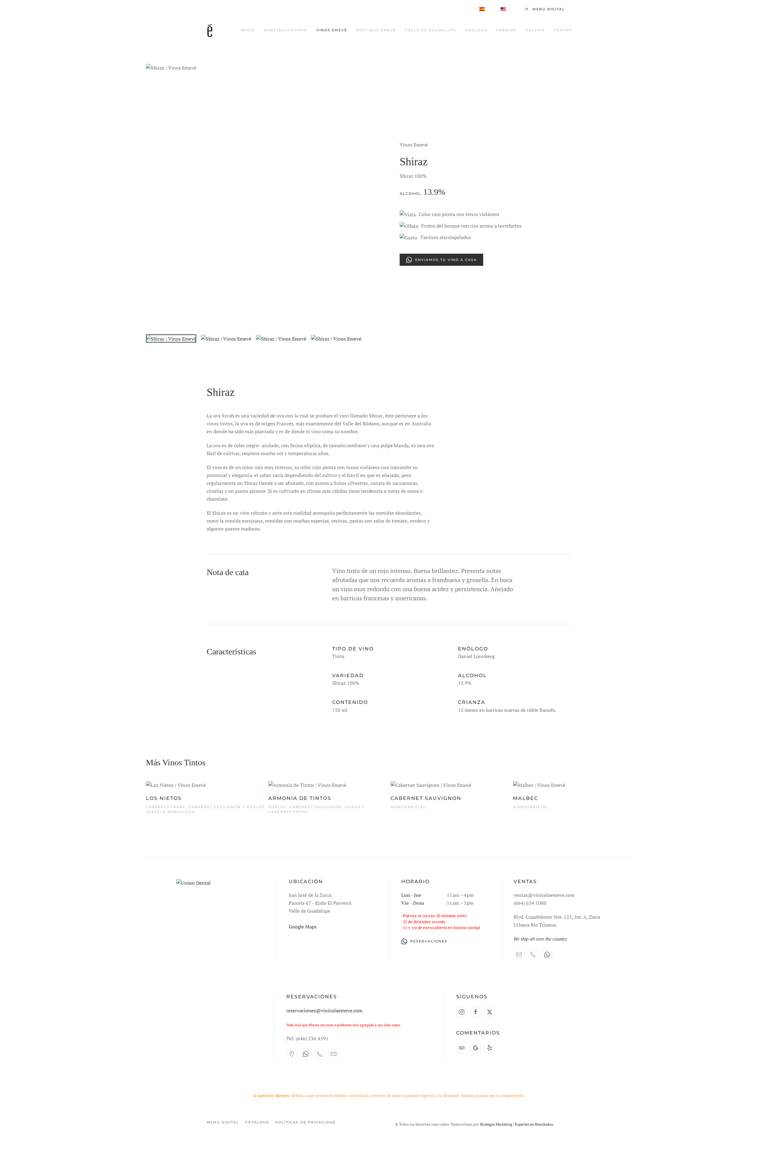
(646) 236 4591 (312, 1038)
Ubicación (306, 881)
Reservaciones (428, 941)
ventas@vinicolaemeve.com (544, 895)
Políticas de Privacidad (305, 1122)
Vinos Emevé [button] (331, 30)
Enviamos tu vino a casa (446, 260)
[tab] (171, 338)
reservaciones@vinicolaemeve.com (324, 1010)
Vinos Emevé (414, 144)
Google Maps (303, 926)
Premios (506, 30)
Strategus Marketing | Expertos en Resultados (516, 1124)
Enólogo (476, 30)
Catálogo (257, 1122)
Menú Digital (548, 9)
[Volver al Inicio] (211, 30)
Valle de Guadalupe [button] (430, 30)
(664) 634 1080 (530, 903)
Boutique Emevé (376, 30)
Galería (535, 30)
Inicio (248, 30)
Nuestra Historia (285, 30)
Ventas (562, 30)
